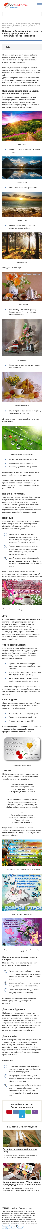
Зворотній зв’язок (9, 1226)
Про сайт (20, 1228)
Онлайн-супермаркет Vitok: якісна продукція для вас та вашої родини (22, 1183)
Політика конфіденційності (13, 1227)
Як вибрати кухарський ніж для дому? (20, 1150)
